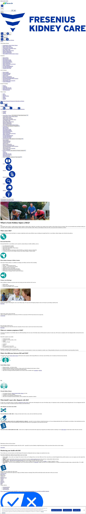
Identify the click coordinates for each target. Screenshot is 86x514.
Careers (1, 479)
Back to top (2, 474)
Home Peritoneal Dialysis (7, 61)
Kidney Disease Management (8, 50)
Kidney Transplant (6, 65)
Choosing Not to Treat (7, 68)
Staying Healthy (6, 72)
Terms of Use (9, 491)
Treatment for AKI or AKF (23, 402)
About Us (2, 480)
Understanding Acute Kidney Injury (9, 48)
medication (36, 462)
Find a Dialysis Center (7, 59)
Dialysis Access (6, 58)
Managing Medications (7, 51)
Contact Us (2, 476)
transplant (36, 370)
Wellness (4, 98)
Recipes (4, 85)
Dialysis (4, 94)
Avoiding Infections (6, 74)
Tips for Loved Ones (6, 79)
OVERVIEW (2, 201)
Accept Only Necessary (67, 510)
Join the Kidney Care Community (9, 80)
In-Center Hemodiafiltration (8, 66)
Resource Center (3, 477)
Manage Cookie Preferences (56, 510)
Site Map (13, 491)
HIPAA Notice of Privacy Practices (21, 491)
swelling (44, 461)
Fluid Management (6, 89)
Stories (4, 96)
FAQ (1, 484)
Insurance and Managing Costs (8, 77)
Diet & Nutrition (6, 95)
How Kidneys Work (6, 49)
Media (1, 483)
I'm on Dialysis (21, 101)
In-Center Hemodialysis (7, 67)
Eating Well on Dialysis (7, 88)
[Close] (84, 510)
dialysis (40, 370)
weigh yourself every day (35, 459)
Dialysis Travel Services (7, 76)
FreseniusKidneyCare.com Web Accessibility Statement (38, 491)
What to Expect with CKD (8, 47)
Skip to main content (4, 0)
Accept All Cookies (77, 510)
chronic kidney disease (14, 355)
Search (2, 12)
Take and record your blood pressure (16, 460)
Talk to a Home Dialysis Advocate (9, 64)
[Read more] (43, 295)
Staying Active (5, 75)
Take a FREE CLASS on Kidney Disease (10, 53)
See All (4, 99)
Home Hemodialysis (6, 62)
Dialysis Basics (5, 57)
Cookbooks (5, 86)
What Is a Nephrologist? (7, 52)
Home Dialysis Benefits (7, 60)
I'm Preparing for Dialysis (14, 101)
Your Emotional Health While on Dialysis (10, 78)
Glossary (2, 478)
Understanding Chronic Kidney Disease (10, 45)
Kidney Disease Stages (7, 46)
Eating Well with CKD (7, 87)
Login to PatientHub (6, 81)
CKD (4, 93)
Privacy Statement (3, 491)
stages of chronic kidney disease (18, 393)
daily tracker (63, 429)
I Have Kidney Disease (4, 101)
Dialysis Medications (7, 73)
